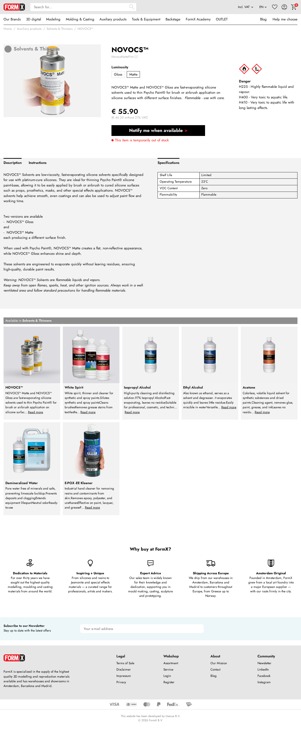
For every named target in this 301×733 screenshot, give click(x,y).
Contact (215, 669)
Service (168, 669)
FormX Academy (198, 19)
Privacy (121, 682)
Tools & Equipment (146, 19)
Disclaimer (123, 669)
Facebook (263, 676)
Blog (263, 19)
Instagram (264, 682)
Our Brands (12, 19)
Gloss (118, 74)
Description (13, 162)
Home (8, 29)
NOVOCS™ (85, 29)
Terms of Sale (125, 663)
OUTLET (222, 19)
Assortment (170, 663)
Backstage (173, 19)
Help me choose (285, 19)
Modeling (53, 19)
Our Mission (218, 663)
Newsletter (264, 663)
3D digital (33, 19)
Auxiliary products (113, 19)
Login (167, 676)
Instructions (38, 162)
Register (168, 682)
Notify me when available (156, 130)
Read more (35, 412)
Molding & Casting (80, 19)
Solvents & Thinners (59, 29)
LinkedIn (263, 669)
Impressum (123, 676)
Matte (133, 74)
